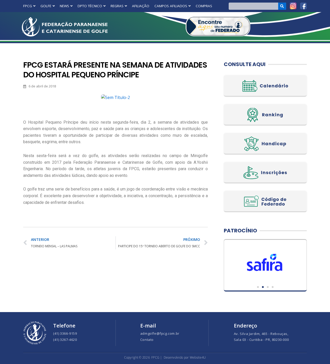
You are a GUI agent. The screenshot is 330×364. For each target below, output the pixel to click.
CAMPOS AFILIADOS (170, 6)
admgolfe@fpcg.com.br (159, 333)
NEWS (64, 6)
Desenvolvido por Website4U (185, 357)
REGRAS (117, 6)
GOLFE (45, 6)
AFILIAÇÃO (140, 6)
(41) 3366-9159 (65, 333)
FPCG (27, 6)
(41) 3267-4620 (65, 339)
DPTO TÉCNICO (90, 6)
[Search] (282, 6)
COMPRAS (204, 6)
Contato (147, 339)
